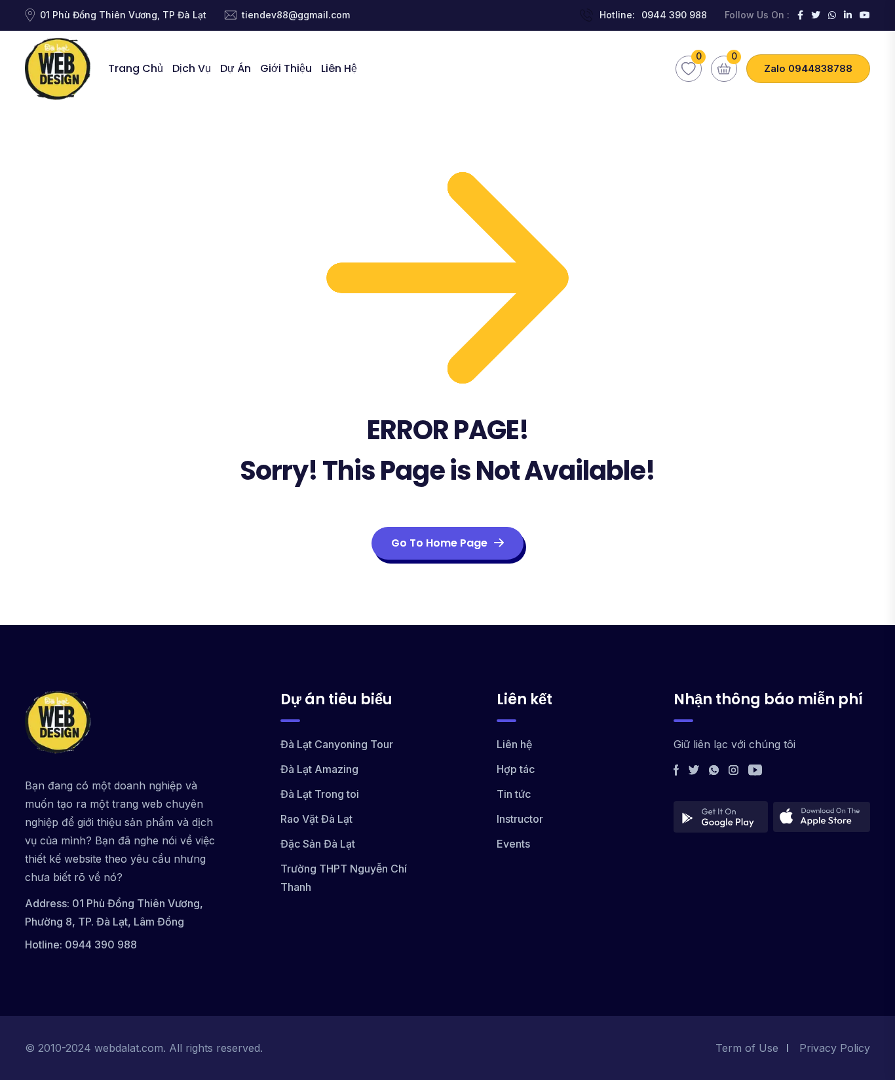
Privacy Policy (834, 1047)
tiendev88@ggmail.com (296, 14)
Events (513, 843)
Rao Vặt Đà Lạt (316, 818)
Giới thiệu (286, 68)
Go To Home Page (439, 542)
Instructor (520, 818)
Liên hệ (339, 68)
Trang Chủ (135, 68)
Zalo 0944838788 (808, 68)
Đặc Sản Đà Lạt (317, 843)
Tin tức (514, 794)
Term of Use (746, 1047)
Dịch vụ (191, 68)
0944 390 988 (674, 14)
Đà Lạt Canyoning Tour (336, 744)
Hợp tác (516, 769)
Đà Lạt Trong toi (319, 794)
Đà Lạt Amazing (319, 769)
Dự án (235, 68)
